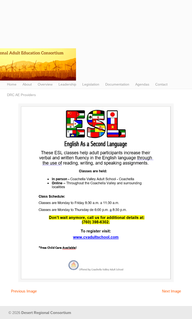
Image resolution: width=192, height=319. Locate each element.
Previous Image (24, 291)
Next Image (171, 291)
